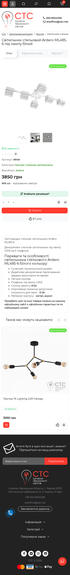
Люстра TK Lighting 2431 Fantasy (23, 398)
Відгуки (57, 53)
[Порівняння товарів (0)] (36, 4)
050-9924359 (53, 18)
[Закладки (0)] (49, 4)
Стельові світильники (39, 165)
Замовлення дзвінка (35, 508)
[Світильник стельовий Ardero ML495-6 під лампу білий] (35, 96)
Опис (9, 53)
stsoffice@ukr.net (57, 21)
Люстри (19, 165)
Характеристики (32, 53)
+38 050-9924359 (35, 497)
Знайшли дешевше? (36, 193)
